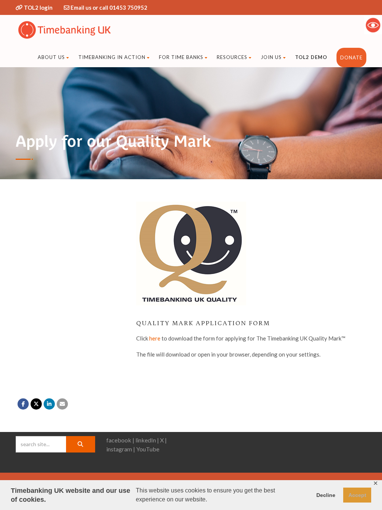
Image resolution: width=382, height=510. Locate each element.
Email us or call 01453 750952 (109, 7)
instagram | (120, 449)
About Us (51, 57)
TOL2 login (38, 7)
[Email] (62, 404)
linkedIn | (147, 440)
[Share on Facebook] (23, 404)
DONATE (351, 57)
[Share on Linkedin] (49, 404)
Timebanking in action (111, 57)
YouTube (147, 449)
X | (163, 440)
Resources (232, 57)
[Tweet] (36, 404)
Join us (271, 57)
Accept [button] (357, 495)
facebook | (120, 440)
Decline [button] (325, 495)
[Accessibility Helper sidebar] (373, 25)
